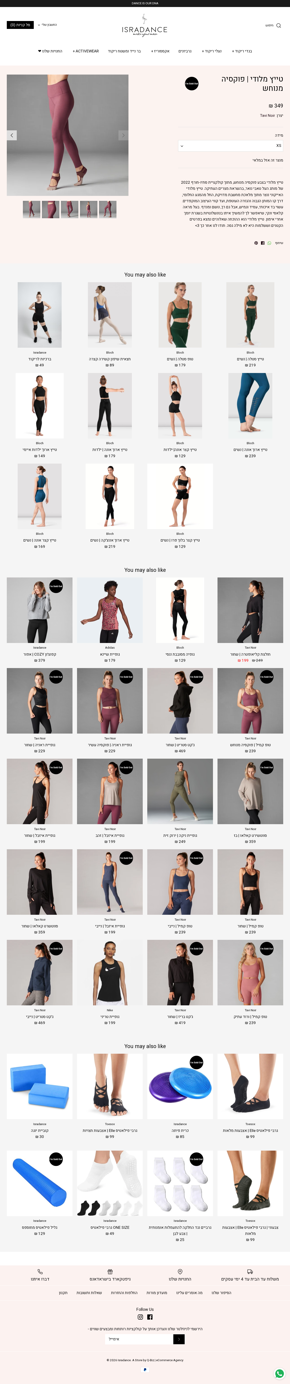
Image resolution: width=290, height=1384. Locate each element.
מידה (279, 135)
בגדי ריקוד (242, 51)
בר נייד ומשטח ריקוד (124, 51)
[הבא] (12, 135)
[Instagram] (140, 1317)
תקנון (63, 1293)
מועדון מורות (157, 1293)
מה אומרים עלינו (189, 1293)
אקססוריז (160, 51)
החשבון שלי (49, 25)
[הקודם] (123, 135)
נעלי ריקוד (212, 51)
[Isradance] (145, 25)
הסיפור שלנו (221, 1293)
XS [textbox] (278, 145)
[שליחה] (179, 1339)
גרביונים (185, 51)
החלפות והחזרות (124, 1293)
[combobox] (230, 146)
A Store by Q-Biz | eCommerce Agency (157, 1360)
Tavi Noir (267, 115)
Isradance (124, 1360)
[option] (67, 135)
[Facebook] (149, 1317)
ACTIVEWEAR (86, 51)
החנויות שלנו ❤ (50, 51)
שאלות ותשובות (89, 1293)
